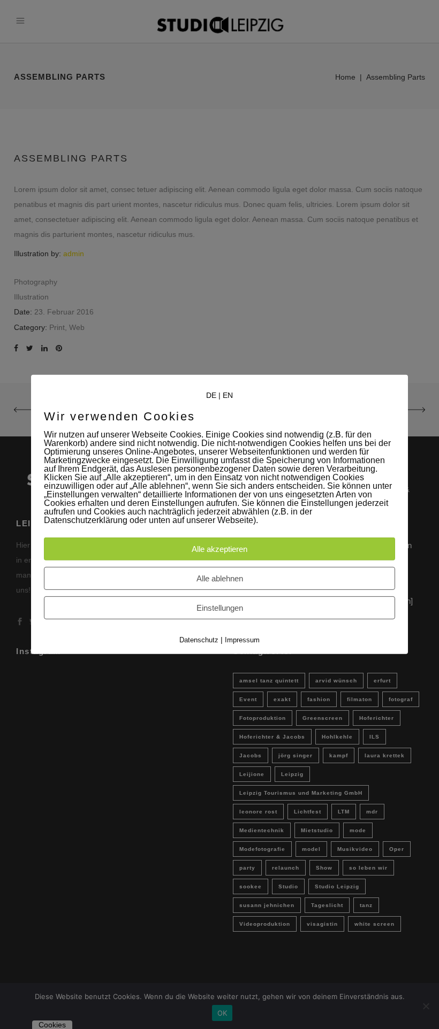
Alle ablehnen (219, 578)
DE (211, 395)
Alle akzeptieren (219, 549)
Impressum (242, 640)
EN (228, 395)
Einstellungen (219, 607)
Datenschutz (198, 640)
